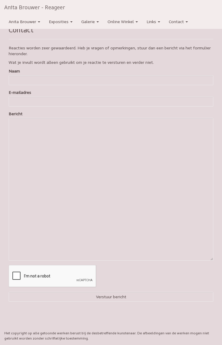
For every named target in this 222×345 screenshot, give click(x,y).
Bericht (16, 113)
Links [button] (152, 21)
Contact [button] (177, 21)
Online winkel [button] (121, 21)
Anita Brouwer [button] (23, 21)
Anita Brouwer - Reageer (34, 7)
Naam (14, 71)
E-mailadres (20, 92)
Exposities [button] (59, 21)
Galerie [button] (88, 21)
